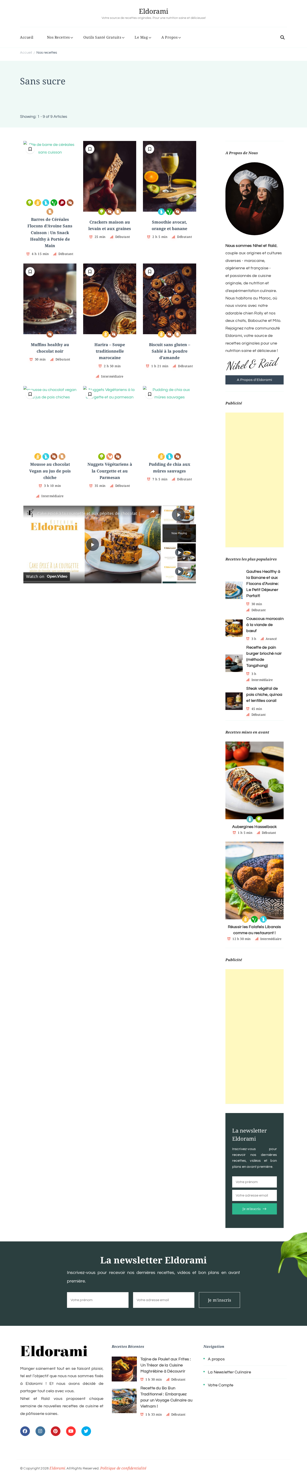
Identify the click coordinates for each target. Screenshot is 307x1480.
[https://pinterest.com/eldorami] (55, 1431)
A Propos (169, 37)
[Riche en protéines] (62, 202)
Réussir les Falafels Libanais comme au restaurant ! (254, 930)
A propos (216, 1359)
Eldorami (153, 11)
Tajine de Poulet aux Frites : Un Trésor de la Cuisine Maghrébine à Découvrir (165, 1365)
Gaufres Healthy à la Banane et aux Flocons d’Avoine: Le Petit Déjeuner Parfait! (263, 583)
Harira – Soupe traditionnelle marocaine (109, 351)
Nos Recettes (58, 37)
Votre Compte (220, 1385)
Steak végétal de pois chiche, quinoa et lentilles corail (264, 694)
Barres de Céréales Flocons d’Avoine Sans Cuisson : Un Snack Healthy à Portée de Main (49, 232)
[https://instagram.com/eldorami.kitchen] (40, 1431)
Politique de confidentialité (123, 1468)
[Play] (179, 552)
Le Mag (141, 37)
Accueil (26, 37)
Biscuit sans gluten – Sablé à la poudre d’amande (169, 351)
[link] (30, 512)
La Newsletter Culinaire (229, 1372)
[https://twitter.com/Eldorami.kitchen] (86, 1431)
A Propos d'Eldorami (254, 380)
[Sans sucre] (70, 202)
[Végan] (54, 202)
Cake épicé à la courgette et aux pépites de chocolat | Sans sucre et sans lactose (91, 513)
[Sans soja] (109, 456)
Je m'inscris (251, 1209)
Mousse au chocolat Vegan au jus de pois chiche (50, 470)
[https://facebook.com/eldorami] (25, 1431)
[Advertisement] (254, 480)
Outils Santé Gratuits (102, 37)
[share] (153, 511)
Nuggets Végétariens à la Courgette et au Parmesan (109, 470)
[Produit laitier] (250, 819)
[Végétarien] (29, 202)
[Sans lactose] (45, 202)
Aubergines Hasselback (254, 827)
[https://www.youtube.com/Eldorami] (71, 1431)
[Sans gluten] (37, 202)
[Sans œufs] (50, 211)
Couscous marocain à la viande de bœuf (264, 625)
